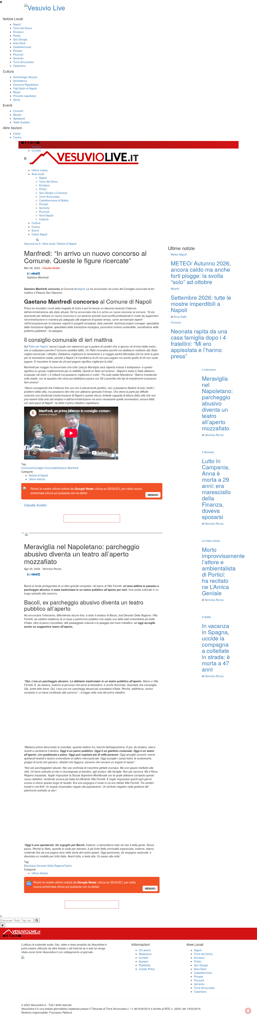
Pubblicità (144, 965)
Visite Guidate (21, 122)
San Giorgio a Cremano (53, 193)
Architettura (20, 81)
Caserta (44, 219)
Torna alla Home (91, 518)
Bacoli (27, 865)
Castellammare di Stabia (53, 200)
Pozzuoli (18, 54)
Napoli (17, 24)
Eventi (35, 230)
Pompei (17, 51)
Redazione (145, 954)
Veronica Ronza (214, 435)
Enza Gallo (180, 317)
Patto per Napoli (38, 346)
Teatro (68, 865)
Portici (17, 35)
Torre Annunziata (23, 62)
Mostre (17, 115)
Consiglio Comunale (45, 468)
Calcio (17, 133)
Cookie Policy (147, 969)
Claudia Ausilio (51, 268)
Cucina (17, 137)
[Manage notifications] (248, 1011)
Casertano (19, 66)
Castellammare (22, 47)
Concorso (27, 468)
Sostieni (36, 147)
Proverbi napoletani (24, 96)
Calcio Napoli (39, 234)
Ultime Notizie (37, 479)
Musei (16, 92)
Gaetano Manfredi (67, 468)
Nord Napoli (46, 215)
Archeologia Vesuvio (25, 77)
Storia (16, 99)
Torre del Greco (22, 28)
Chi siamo (145, 950)
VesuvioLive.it (32, 243)
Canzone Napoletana (25, 84)
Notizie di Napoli (66, 243)
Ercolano (18, 32)
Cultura (36, 223)
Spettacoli (19, 118)
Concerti (18, 111)
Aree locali (38, 174)
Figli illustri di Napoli (25, 88)
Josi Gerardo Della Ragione (47, 865)
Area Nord (19, 43)
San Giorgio (20, 39)
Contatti (36, 150)
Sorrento (18, 58)
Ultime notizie (40, 170)
